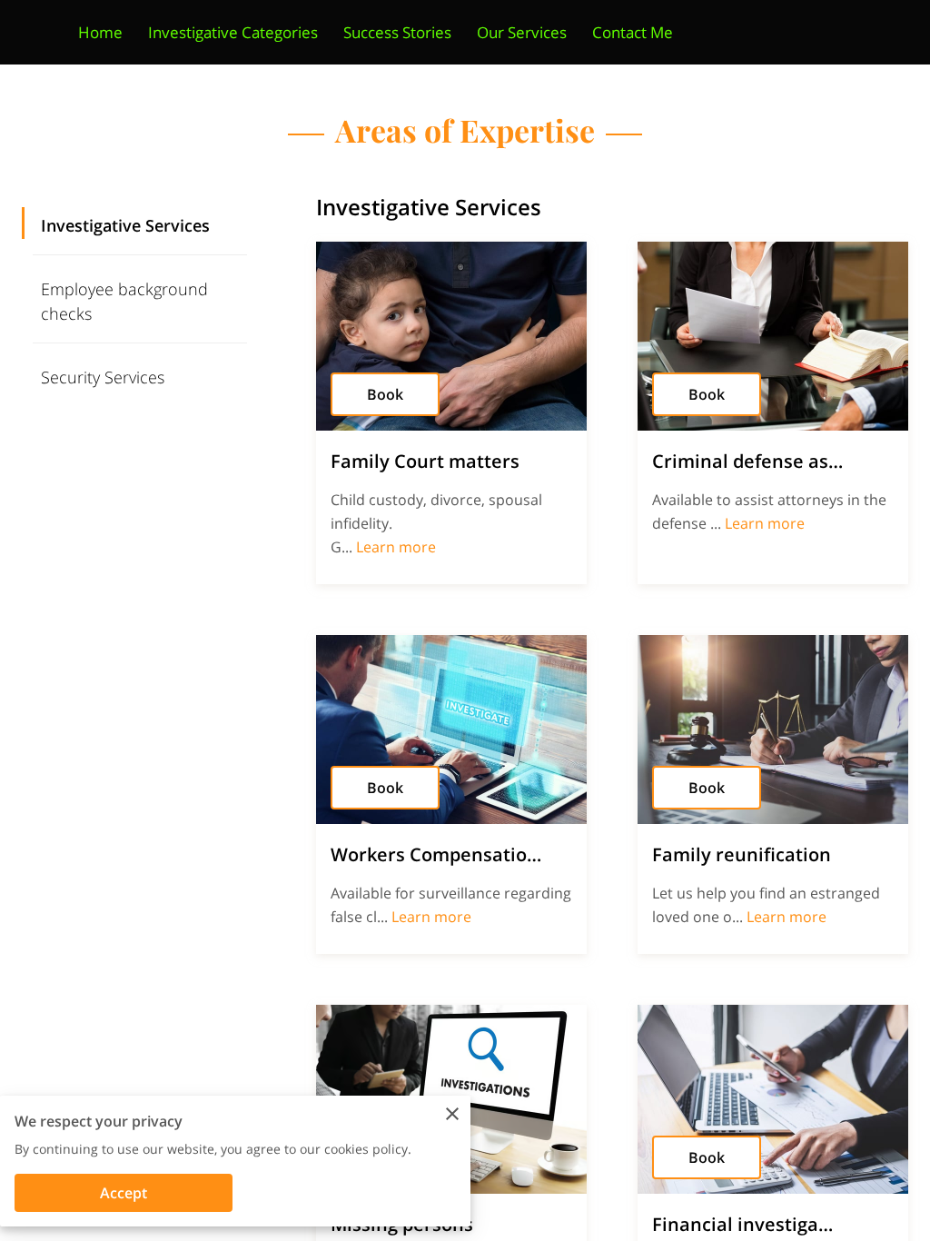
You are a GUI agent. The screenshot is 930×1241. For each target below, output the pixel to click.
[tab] (140, 223)
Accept (123, 1193)
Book (385, 394)
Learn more (396, 547)
